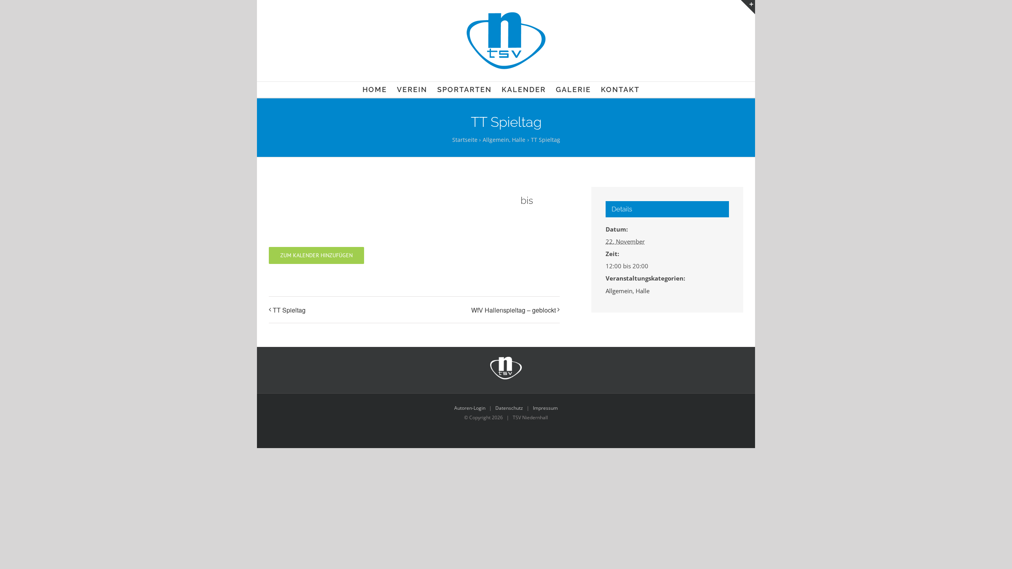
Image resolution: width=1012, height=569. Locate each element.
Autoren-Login (469, 408)
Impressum (545, 408)
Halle (642, 291)
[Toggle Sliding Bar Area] (748, 7)
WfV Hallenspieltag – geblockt (513, 310)
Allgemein (619, 291)
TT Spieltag (289, 310)
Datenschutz (509, 408)
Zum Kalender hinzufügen (316, 255)
